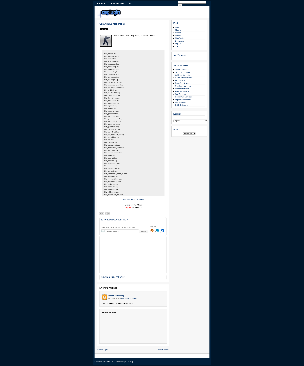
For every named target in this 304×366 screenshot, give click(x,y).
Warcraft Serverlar (182, 89)
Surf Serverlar (180, 94)
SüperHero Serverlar (183, 100)
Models (178, 35)
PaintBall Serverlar (182, 91)
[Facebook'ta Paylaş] (108, 213)
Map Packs (179, 38)
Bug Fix (178, 44)
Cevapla (134, 298)
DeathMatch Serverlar (183, 78)
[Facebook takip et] (162, 233)
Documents (179, 41)
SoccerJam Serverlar (183, 97)
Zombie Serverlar (182, 69)
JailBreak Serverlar (182, 75)
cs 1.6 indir (128, 362)
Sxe (176, 46)
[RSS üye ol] (152, 233)
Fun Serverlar (180, 102)
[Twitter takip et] (157, 233)
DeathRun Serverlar (183, 83)
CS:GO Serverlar (182, 105)
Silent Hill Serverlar (182, 72)
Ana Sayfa (101, 3)
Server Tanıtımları (117, 3)
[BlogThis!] (103, 213)
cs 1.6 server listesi (118, 362)
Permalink (125, 298)
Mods (177, 27)
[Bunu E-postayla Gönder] (100, 213)
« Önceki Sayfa (102, 350)
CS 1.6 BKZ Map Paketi (112, 24)
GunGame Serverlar (183, 86)
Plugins (178, 30)
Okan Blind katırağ (116, 296)
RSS (130, 3)
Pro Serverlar (180, 80)
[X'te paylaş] (106, 213)
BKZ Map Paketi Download (133, 200)
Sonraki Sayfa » (163, 350)
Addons (178, 33)
